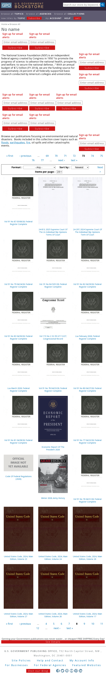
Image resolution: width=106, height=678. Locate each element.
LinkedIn (80, 670)
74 (92, 155)
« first (9, 155)
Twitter (62, 670)
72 (74, 155)
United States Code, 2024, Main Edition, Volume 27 (18, 615)
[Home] (23, 7)
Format (16, 167)
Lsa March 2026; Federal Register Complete (18, 389)
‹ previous (25, 155)
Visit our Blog (38, 670)
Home (4, 24)
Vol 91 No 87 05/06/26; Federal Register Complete (18, 222)
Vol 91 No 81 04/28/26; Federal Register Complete (18, 441)
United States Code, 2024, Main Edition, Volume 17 (87, 615)
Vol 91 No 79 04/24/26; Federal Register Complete (18, 285)
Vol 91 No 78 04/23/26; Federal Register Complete (53, 389)
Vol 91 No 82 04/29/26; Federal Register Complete (87, 285)
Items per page (45, 171)
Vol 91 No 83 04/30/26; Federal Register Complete (18, 337)
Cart (77, 18)
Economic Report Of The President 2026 (53, 448)
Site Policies (21, 660)
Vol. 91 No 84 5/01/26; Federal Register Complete (53, 285)
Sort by (64, 167)
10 (92, 623)
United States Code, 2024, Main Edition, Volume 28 (53, 615)
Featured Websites (86, 665)
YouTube (71, 670)
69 (47, 155)
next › (61, 160)
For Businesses (16, 665)
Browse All (12, 13)
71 (65, 155)
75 (101, 155)
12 (37, 628)
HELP (67, 18)
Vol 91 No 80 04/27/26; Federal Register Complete (87, 389)
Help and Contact (50, 660)
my (54, 18)
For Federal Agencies (50, 665)
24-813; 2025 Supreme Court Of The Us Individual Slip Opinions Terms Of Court (53, 232)
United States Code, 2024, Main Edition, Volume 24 (53, 557)
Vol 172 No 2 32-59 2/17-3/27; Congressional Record (53, 337)
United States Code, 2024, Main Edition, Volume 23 (18, 557)
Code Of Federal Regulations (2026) (18, 477)
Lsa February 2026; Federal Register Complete (87, 337)
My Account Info (82, 660)
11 (101, 623)
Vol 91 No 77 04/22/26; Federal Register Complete (87, 441)
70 (56, 155)
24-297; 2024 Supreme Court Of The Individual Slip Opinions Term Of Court (87, 232)
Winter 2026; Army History (53, 498)
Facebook (58, 670)
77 (42, 160)
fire (28, 142)
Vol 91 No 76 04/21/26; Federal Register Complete (87, 500)
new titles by (20, 18)
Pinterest (76, 670)
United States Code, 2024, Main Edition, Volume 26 (87, 557)
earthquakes (17, 142)
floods (5, 142)
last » (74, 160)
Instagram (67, 670)
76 (33, 160)
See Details (53, 641)
